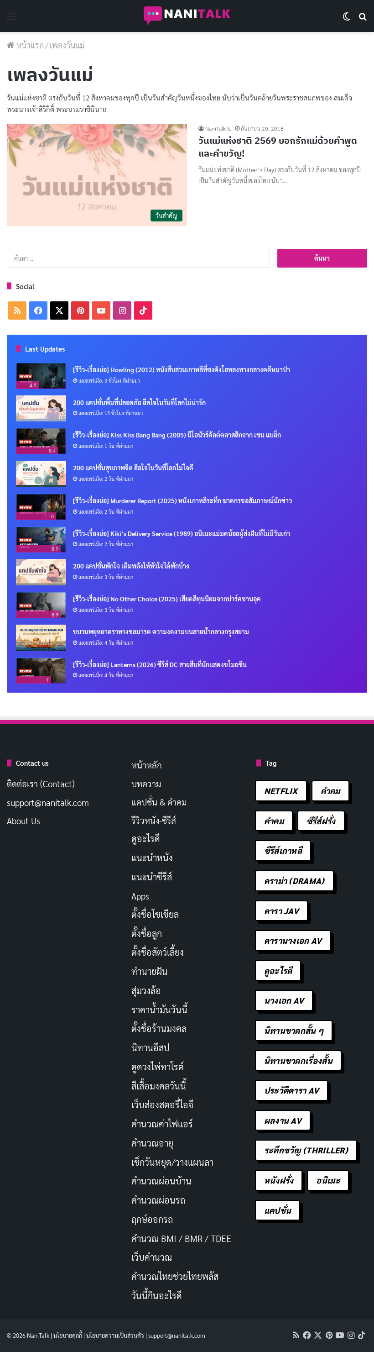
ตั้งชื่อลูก (146, 933)
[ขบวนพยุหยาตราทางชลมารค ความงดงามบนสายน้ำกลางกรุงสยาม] (41, 638)
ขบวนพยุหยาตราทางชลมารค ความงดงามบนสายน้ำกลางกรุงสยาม (161, 631)
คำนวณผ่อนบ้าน (161, 1181)
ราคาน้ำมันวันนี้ (159, 1009)
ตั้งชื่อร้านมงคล (159, 1028)
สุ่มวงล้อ (146, 990)
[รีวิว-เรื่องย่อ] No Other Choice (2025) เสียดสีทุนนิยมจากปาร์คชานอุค (167, 598)
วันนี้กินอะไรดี (156, 1295)
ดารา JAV (281, 910)
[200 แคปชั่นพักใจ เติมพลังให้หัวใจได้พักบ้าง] (41, 572)
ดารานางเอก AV (293, 940)
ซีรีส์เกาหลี (283, 850)
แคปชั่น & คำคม (159, 801)
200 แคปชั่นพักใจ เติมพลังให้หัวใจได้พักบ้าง (131, 566)
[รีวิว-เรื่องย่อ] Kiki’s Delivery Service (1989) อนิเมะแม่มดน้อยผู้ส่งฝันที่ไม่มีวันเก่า (181, 533)
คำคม (330, 790)
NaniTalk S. (218, 128)
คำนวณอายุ (152, 1143)
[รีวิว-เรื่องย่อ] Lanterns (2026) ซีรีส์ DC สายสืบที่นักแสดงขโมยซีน (160, 664)
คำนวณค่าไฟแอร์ (162, 1124)
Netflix (281, 790)
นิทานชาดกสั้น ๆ (294, 1030)
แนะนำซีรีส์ (151, 877)
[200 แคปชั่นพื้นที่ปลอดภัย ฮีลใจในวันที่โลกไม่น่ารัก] (41, 408)
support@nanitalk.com (48, 802)
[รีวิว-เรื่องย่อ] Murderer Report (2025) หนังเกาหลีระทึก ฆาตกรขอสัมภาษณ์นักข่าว (182, 500)
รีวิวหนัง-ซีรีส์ (153, 820)
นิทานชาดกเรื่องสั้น (298, 1060)
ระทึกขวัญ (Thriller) (306, 1150)
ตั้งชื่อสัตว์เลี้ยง (157, 952)
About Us (23, 820)
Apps (140, 895)
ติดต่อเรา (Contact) (41, 783)
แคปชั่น (277, 1210)
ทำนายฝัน (149, 971)
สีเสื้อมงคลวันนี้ (158, 1086)
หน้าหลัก (146, 764)
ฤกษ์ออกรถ (152, 1219)
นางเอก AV (284, 1000)
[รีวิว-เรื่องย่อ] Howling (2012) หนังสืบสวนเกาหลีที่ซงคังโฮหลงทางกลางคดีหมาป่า (181, 369)
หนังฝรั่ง (279, 1180)
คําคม (274, 820)
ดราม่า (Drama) (294, 880)
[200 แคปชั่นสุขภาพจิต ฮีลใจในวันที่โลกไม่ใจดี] (41, 474)
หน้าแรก (29, 45)
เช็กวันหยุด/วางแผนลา (172, 1162)
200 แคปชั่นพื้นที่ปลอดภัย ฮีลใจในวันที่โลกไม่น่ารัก (139, 402)
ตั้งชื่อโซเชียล (155, 914)
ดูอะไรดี (145, 838)
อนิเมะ (328, 1180)
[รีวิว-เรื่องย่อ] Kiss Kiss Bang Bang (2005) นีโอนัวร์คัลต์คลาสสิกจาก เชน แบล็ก (177, 435)
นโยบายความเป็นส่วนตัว (115, 1335)
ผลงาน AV (282, 1120)
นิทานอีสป (150, 1047)
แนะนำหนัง (152, 857)
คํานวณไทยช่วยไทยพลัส (174, 1276)
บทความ (146, 783)
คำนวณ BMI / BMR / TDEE (181, 1238)
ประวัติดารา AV (291, 1090)
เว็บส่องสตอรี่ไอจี (162, 1104)
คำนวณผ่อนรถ (158, 1200)
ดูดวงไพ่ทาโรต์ (157, 1067)
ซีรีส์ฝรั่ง (321, 820)
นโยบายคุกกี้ (67, 1335)
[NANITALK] (187, 16)
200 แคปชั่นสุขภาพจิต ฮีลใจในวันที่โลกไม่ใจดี (133, 467)
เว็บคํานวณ (151, 1257)
